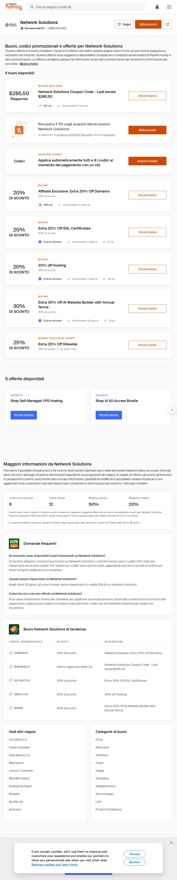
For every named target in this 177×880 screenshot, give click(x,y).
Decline (134, 862)
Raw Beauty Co (19, 755)
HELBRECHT (18, 740)
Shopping (102, 778)
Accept (135, 854)
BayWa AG (16, 802)
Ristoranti (102, 747)
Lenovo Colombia (21, 771)
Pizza (99, 740)
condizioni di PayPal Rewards (74, 135)
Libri (98, 802)
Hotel (99, 763)
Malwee (14, 794)
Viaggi (100, 771)
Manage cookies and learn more (54, 864)
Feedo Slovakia (19, 747)
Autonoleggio (105, 794)
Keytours (15, 809)
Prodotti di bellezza (109, 809)
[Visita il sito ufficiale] (167, 24)
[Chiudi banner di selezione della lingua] (171, 842)
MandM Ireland (19, 778)
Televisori (102, 755)
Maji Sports (16, 763)
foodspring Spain (20, 786)
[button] (169, 7)
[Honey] (13, 7)
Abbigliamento (105, 786)
